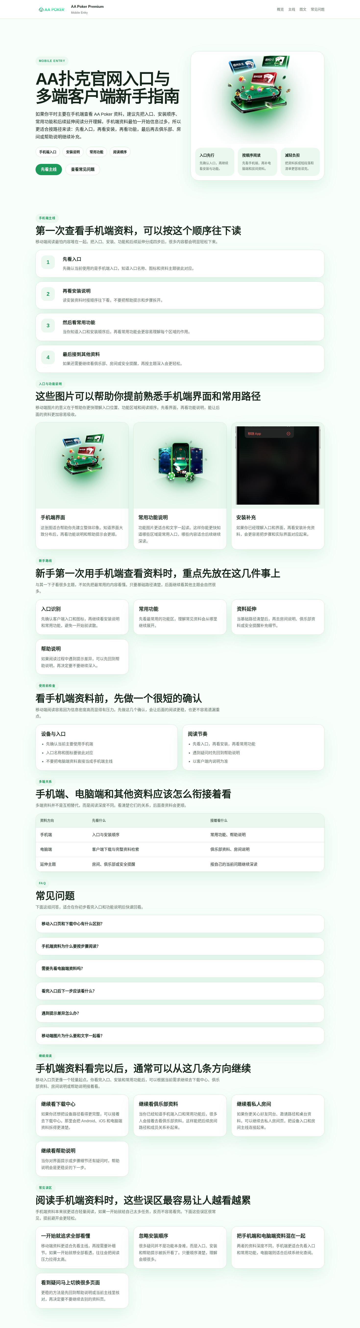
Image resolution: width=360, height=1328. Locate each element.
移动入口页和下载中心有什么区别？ (73, 924)
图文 (303, 9)
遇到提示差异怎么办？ (61, 1013)
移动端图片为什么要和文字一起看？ (73, 1036)
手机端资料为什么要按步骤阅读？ (71, 946)
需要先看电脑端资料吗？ (63, 968)
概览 (280, 9)
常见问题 (317, 9)
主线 (291, 9)
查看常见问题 (83, 169)
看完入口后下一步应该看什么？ (69, 991)
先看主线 (49, 169)
